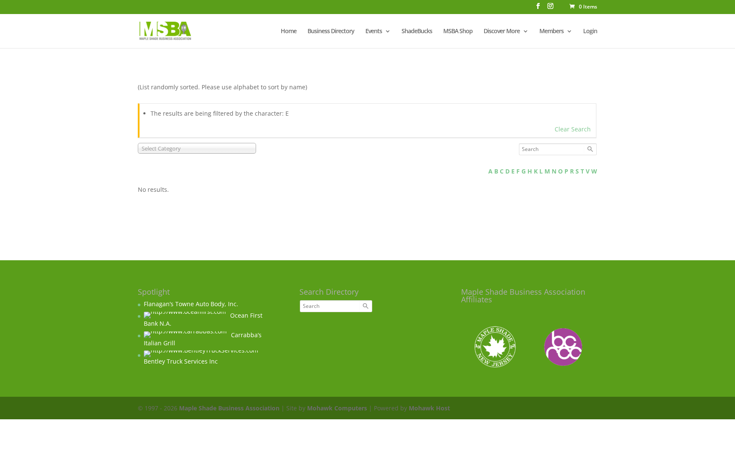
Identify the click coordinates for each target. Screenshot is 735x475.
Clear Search (573, 129)
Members (551, 31)
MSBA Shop (458, 31)
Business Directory (331, 31)
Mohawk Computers (337, 408)
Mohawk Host (429, 408)
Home (288, 31)
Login (590, 31)
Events (373, 31)
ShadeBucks (417, 31)
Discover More (502, 31)
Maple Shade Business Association (229, 408)
